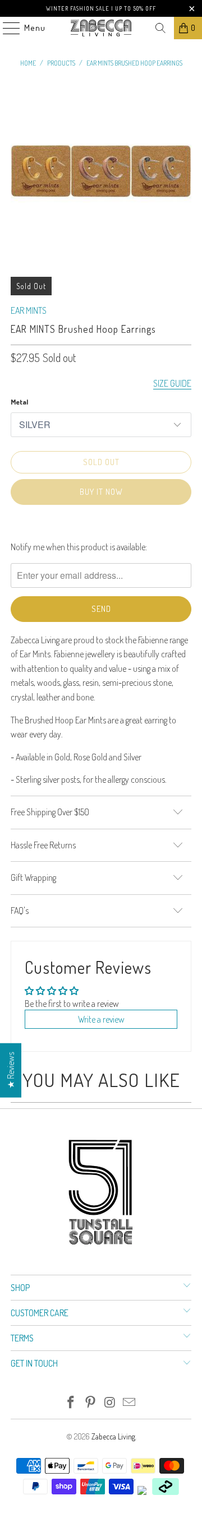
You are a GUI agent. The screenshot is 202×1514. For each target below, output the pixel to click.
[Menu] (5, 28)
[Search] (160, 28)
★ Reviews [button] (10, 1070)
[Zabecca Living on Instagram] (110, 1402)
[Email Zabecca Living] (129, 1402)
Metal (19, 401)
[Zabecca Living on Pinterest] (90, 1402)
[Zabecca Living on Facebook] (71, 1402)
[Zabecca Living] (101, 28)
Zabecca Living (113, 1436)
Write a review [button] (101, 1019)
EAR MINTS (29, 310)
